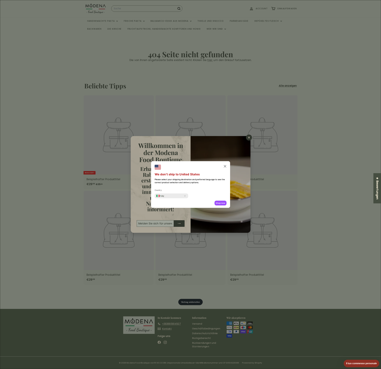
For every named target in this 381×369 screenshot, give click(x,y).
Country (158, 190)
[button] (225, 166)
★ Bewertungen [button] (377, 188)
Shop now (220, 203)
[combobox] (160, 195)
